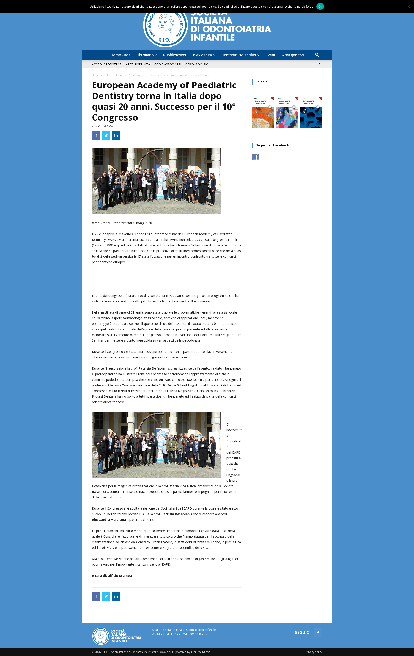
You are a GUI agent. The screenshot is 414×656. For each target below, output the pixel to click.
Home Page (120, 55)
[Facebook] (319, 64)
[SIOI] (207, 25)
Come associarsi (167, 64)
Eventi (271, 55)
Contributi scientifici (238, 55)
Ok (320, 6)
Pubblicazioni (174, 55)
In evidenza (202, 55)
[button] (317, 55)
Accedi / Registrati (107, 64)
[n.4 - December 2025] (311, 110)
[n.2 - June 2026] (263, 110)
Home (95, 75)
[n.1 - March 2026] (287, 110)
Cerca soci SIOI (197, 64)
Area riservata (138, 64)
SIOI (97, 125)
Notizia (108, 75)
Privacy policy (314, 652)
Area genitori (293, 55)
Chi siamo (145, 55)
